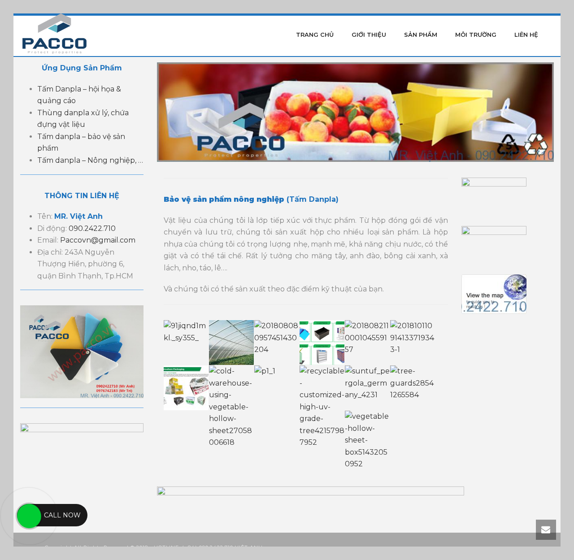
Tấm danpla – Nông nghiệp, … (90, 160)
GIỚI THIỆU (369, 34)
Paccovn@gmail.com (97, 240)
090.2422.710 (92, 228)
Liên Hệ (526, 34)
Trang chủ (315, 34)
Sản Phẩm (420, 34)
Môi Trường (475, 34)
